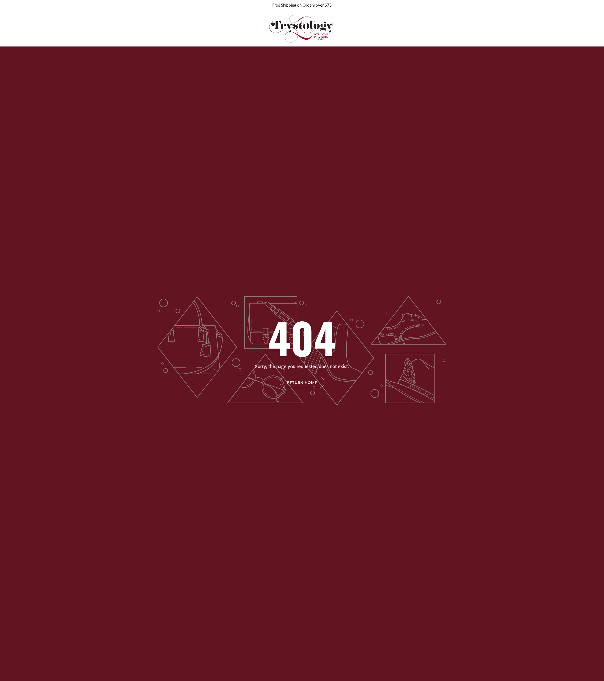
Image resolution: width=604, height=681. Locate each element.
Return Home (302, 382)
